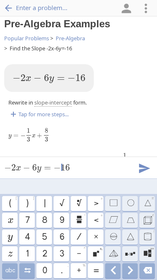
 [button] (149, 202)
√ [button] (61, 203)
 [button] (113, 254)
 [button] (113, 203)
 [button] (130, 220)
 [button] (10, 220)
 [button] (10, 237)
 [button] (148, 219)
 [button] (148, 252)
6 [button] (61, 237)
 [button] (148, 235)
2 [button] (44, 254)
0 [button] (44, 271)
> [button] (98, 202)
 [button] (97, 252)
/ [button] (79, 237)
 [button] (113, 237)
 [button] (113, 220)
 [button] (27, 271)
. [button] (64, 269)
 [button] (80, 219)
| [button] (44, 203)
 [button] (10, 271)
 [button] (130, 254)
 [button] (130, 203)
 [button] (79, 203)
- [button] (80, 252)
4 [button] (27, 237)
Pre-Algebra (70, 38)
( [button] (12, 202)
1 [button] (27, 254)
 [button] (130, 237)
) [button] (30, 202)
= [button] (96, 271)
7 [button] (27, 220)
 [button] (10, 254)
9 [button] (61, 220)
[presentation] (49, 79)
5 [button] (44, 237)
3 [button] (61, 254)
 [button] (130, 271)
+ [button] (80, 269)
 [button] (113, 271)
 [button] (147, 271)
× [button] (95, 237)
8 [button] (44, 220)
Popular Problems (26, 38)
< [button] (98, 219)
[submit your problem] (144, 167)
